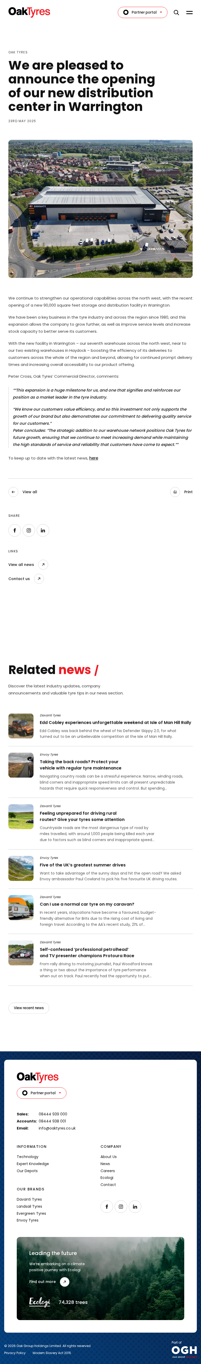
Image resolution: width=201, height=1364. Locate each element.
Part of (177, 1343)
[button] (181, 492)
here (93, 458)
